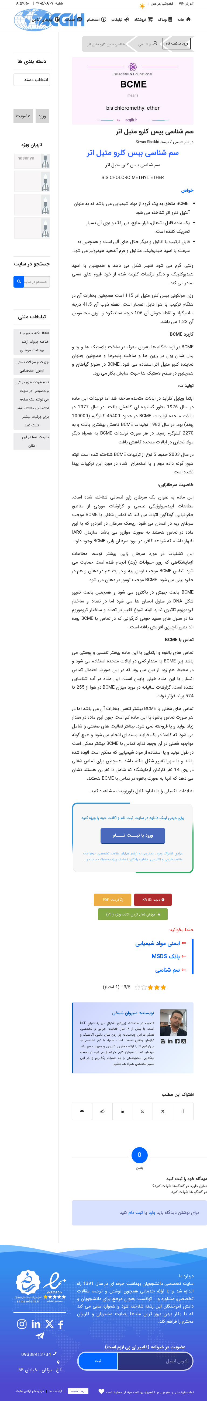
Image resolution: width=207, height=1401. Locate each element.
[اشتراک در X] (163, 1111)
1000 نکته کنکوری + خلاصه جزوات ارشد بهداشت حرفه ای (34, 341)
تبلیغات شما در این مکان (35, 441)
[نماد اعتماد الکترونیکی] (39, 1286)
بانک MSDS (166, 956)
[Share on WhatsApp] (143, 1111)
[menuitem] (185, 4)
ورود (42, 116)
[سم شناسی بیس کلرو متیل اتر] (133, 91)
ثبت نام (136, 1212)
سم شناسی (181, 142)
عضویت (23, 116)
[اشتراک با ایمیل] (82, 1111)
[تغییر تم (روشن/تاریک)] (142, 6)
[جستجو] (155, 44)
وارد (152, 1212)
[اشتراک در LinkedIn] (123, 1111)
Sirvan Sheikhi (147, 142)
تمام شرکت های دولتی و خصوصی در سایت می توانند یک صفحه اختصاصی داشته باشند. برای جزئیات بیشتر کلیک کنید (32, 403)
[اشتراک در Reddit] (102, 1111)
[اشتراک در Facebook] (183, 1111)
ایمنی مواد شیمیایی (157, 943)
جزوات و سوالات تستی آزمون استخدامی (32, 366)
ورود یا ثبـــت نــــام (133, 835)
